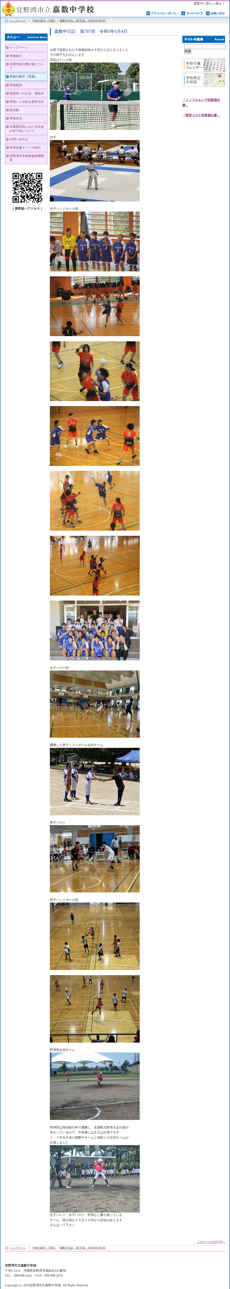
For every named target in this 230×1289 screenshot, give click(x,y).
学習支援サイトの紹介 (25, 147)
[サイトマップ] (192, 13)
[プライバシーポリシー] (162, 13)
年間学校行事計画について (26, 66)
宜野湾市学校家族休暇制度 (26, 158)
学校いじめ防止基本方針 (26, 101)
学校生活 (15, 118)
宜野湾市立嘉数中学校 (56, 8)
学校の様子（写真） (45, 20)
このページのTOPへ (211, 1242)
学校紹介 (15, 56)
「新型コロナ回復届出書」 (201, 115)
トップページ (17, 20)
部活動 (14, 110)
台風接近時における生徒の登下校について (26, 128)
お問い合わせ (18, 139)
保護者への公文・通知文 (26, 93)
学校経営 (15, 85)
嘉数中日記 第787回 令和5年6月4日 (83, 20)
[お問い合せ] (215, 13)
